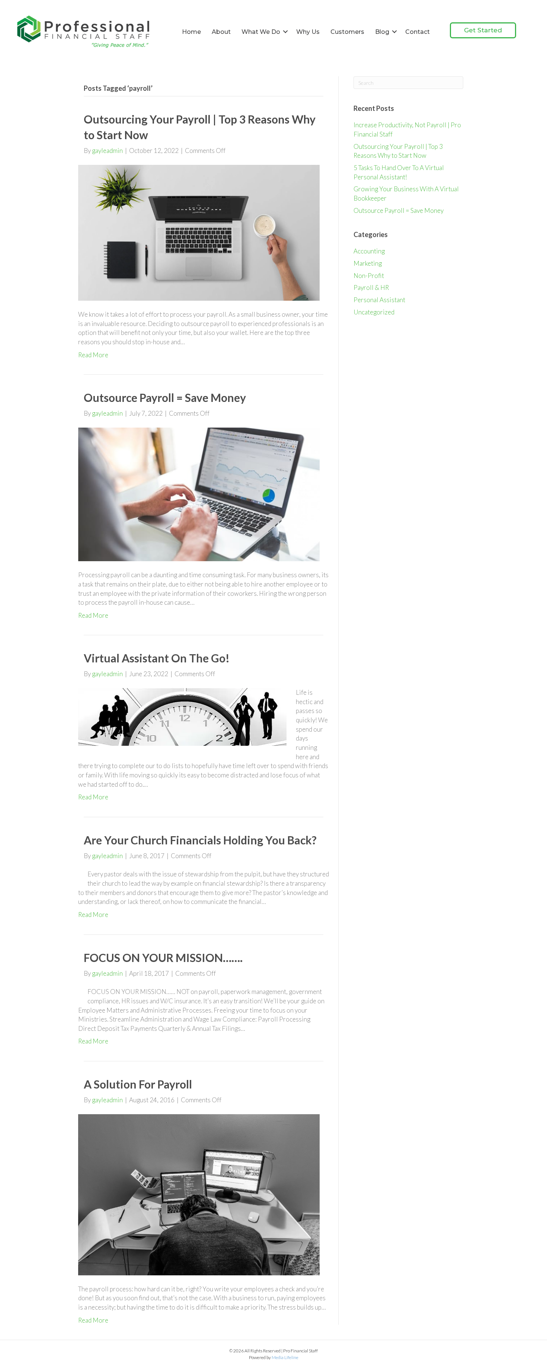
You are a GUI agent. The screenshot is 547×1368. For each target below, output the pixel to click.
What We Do (260, 31)
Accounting (369, 251)
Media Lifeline (285, 1357)
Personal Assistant (379, 300)
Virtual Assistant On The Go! (157, 658)
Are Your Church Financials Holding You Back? (200, 840)
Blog (382, 31)
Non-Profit (369, 275)
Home (191, 31)
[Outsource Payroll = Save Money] (199, 494)
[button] (285, 31)
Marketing (368, 263)
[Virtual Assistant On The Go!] (182, 716)
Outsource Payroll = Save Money (165, 397)
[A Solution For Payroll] (199, 1194)
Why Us (308, 31)
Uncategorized (374, 312)
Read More (93, 355)
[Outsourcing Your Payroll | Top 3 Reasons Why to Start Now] (199, 232)
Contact (417, 31)
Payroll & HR (371, 287)
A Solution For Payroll (138, 1084)
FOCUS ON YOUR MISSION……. (163, 957)
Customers (347, 31)
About (221, 31)
